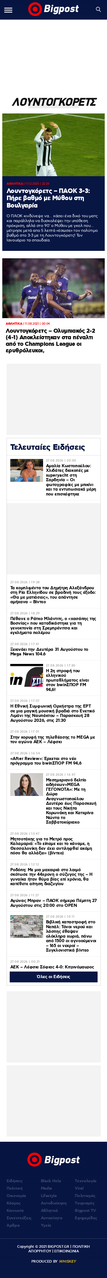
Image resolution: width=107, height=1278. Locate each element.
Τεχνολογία (85, 1181)
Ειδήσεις (15, 1181)
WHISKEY (67, 1261)
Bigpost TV (85, 1210)
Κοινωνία (15, 1210)
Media (46, 1188)
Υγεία (46, 1225)
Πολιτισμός (85, 1195)
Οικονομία (16, 1195)
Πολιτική (14, 1188)
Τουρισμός (84, 1203)
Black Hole (51, 1181)
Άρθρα (13, 1225)
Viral (79, 1188)
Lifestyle (49, 1195)
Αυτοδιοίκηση (53, 1203)
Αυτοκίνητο (51, 1218)
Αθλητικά (49, 1210)
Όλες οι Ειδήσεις (53, 977)
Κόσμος (14, 1203)
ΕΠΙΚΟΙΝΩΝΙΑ (66, 1251)
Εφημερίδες (86, 1218)
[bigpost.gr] (53, 9)
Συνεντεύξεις (19, 1218)
